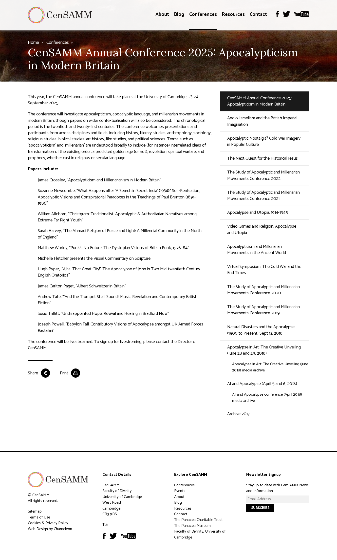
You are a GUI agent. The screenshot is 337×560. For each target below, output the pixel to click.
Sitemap (35, 511)
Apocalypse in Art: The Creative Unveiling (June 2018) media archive (270, 367)
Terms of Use (39, 517)
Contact (258, 14)
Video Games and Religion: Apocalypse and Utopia (261, 229)
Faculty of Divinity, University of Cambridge (199, 534)
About (162, 14)
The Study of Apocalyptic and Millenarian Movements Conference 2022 (263, 175)
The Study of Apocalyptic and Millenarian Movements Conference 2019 (263, 310)
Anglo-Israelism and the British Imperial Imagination (262, 121)
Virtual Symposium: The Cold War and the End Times (264, 270)
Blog (179, 14)
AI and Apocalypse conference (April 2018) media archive (267, 397)
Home (33, 42)
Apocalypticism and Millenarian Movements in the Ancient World (256, 250)
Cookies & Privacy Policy (48, 523)
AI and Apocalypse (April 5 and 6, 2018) (262, 384)
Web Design (38, 529)
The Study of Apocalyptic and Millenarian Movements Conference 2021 (263, 195)
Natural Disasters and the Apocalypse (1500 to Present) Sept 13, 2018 (261, 330)
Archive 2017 (238, 414)
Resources (233, 14)
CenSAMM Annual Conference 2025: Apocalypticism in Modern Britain (259, 101)
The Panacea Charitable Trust (198, 520)
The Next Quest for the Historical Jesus (262, 158)
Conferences (203, 14)
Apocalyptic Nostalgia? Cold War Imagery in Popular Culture (263, 141)
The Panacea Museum (192, 525)
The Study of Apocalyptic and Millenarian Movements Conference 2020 (263, 290)
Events (179, 491)
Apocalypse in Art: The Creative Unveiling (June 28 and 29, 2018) (264, 350)
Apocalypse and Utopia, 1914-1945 (257, 212)
